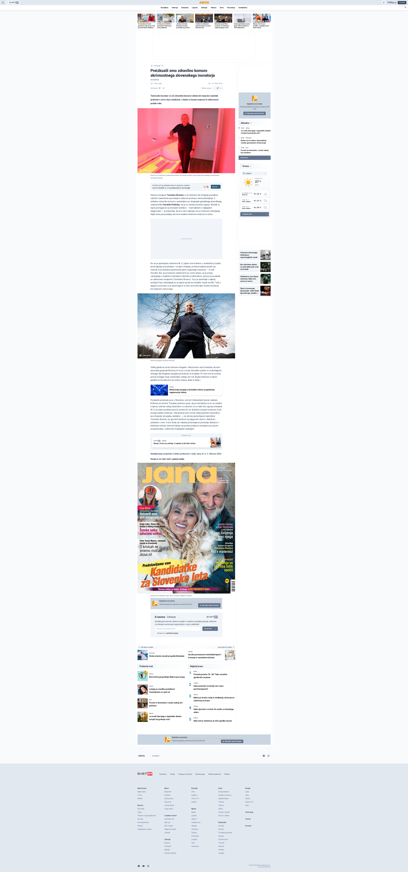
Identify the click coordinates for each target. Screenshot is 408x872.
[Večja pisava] (221, 88)
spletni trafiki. (178, 459)
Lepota (151, 686)
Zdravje (171, 387)
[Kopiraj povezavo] (163, 88)
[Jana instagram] (268, 756)
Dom (150, 699)
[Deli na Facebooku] (159, 88)
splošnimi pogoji (172, 633)
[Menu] (3, 2)
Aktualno (245, 123)
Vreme (245, 166)
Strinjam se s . (167, 633)
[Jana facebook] (264, 756)
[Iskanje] (405, 7)
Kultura (196, 718)
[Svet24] (13, 2)
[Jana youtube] (143, 866)
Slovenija (151, 653)
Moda (195, 671)
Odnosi (151, 674)
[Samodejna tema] (383, 2)
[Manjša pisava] (214, 88)
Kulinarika (248, 138)
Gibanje (164, 440)
